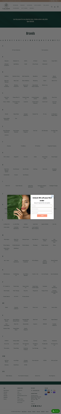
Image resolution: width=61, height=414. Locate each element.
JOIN (42, 215)
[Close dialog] (52, 196)
